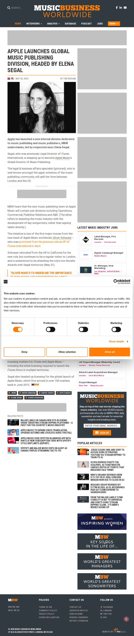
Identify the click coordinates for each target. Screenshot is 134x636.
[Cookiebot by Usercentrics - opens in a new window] (116, 281)
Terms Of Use (45, 607)
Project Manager (88, 382)
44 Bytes (120, 630)
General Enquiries (78, 617)
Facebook (108, 607)
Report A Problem (78, 621)
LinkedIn (107, 610)
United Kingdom (29, 393)
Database (70, 23)
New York (83, 385)
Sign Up (104, 432)
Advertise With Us (78, 610)
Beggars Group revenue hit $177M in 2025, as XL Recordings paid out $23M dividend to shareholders (108, 488)
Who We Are (13, 607)
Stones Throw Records (99, 365)
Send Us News (76, 614)
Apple (11, 139)
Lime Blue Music (96, 375)
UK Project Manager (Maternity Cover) (99, 362)
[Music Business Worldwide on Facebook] (117, 7)
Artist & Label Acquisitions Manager (98, 372)
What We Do (13, 610)
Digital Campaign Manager (108, 252)
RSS (105, 617)
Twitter (107, 614)
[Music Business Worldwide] (67, 11)
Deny (24, 351)
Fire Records (110, 242)
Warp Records (96, 385)
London (97, 242)
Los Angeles (100, 271)
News (18, 23)
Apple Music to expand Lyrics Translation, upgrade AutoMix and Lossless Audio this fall (46, 431)
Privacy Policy (46, 614)
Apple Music (62, 157)
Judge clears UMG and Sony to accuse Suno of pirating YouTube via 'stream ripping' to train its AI (108, 454)
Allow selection (67, 351)
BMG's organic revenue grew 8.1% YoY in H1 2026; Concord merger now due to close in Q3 (107, 477)
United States (47, 393)
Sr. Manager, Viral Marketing (104, 267)
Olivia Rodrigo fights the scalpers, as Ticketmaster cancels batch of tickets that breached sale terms (107, 466)
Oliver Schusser (62, 237)
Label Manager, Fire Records (105, 237)
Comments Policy (48, 610)
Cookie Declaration (49, 617)
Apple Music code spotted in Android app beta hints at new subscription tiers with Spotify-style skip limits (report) (46, 441)
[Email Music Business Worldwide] (125, 7)
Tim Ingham (69, 78)
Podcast (86, 23)
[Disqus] (42, 498)
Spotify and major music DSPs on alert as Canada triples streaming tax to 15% (44, 449)
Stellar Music (100, 256)
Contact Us (75, 607)
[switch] (50, 329)
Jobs (100, 23)
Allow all (110, 351)
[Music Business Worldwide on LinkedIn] (121, 7)
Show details (116, 341)
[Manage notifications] (126, 619)
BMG (96, 273)
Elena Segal (16, 398)
